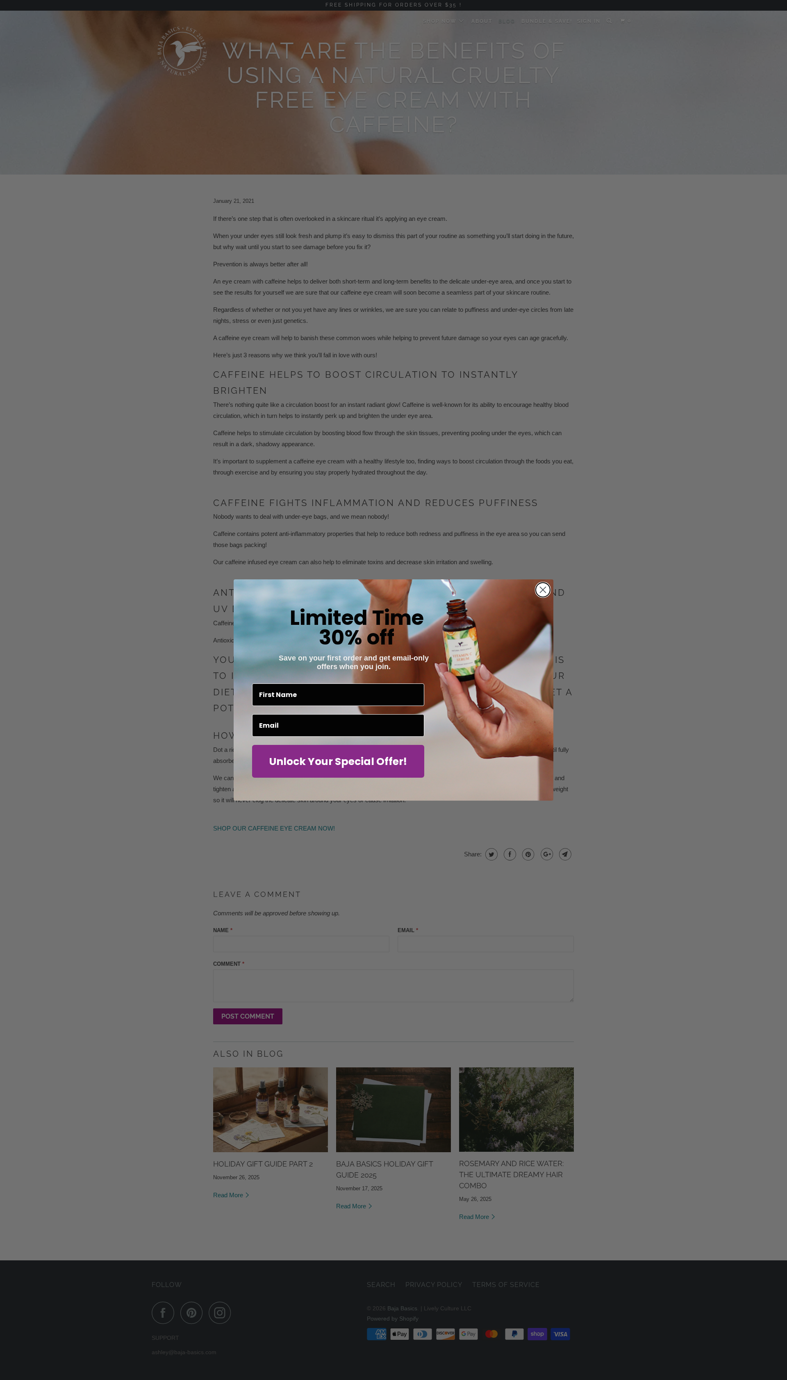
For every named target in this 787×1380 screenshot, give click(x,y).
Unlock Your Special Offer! (338, 761)
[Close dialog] (543, 590)
